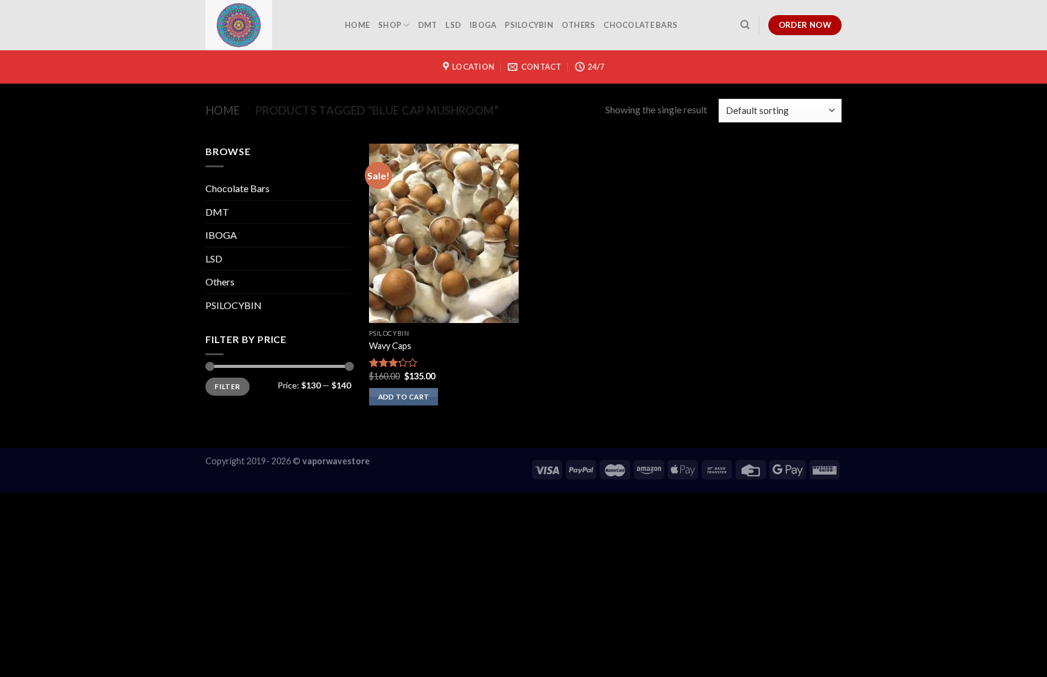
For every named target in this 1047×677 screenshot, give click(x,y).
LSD (453, 25)
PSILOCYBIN (529, 25)
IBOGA (483, 25)
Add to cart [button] (404, 397)
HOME (357, 25)
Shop (389, 25)
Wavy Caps (390, 346)
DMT (427, 25)
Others (579, 25)
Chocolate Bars (640, 25)
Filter (227, 386)
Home (222, 110)
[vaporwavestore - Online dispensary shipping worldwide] (266, 25)
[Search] (745, 24)
